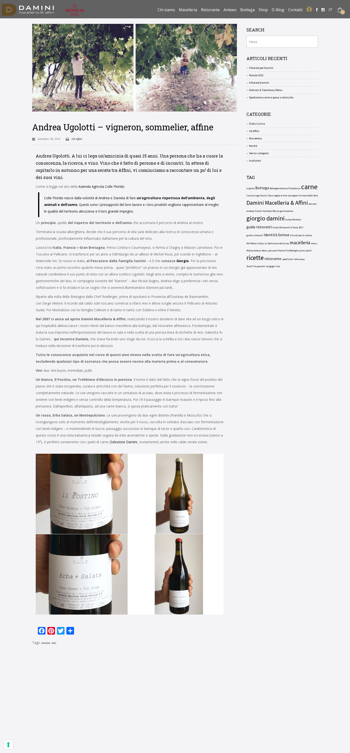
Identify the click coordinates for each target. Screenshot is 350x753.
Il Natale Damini (259, 82)
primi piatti (305, 250)
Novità (253, 146)
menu (314, 243)
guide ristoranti (254, 235)
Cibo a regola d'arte (277, 195)
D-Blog (278, 9)
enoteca (45, 643)
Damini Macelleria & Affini (277, 202)
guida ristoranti (259, 226)
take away (299, 259)
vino (53, 643)
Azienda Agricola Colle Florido (101, 186)
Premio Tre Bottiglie (288, 250)
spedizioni (287, 259)
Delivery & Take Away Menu (265, 90)
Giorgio (182, 261)
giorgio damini (265, 218)
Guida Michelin (293, 219)
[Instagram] (323, 9)
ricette (255, 257)
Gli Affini (77, 139)
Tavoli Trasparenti (255, 266)
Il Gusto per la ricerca (301, 235)
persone (272, 250)
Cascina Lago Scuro (256, 195)
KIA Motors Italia (255, 243)
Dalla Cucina (257, 123)
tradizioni (255, 160)
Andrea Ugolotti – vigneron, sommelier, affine (122, 127)
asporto (250, 188)
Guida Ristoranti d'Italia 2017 (288, 227)
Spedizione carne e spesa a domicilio (271, 97)
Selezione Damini (123, 442)
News (265, 250)
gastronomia (286, 211)
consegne (293, 195)
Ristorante (210, 9)
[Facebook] (317, 9)
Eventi (258, 211)
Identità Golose (276, 234)
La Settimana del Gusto (277, 243)
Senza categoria (259, 153)
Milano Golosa (253, 250)
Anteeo (230, 9)
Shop (263, 9)
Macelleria (188, 9)
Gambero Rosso (271, 211)
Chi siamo (166, 9)
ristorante (272, 258)
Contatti (295, 9)
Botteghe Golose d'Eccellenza (285, 188)
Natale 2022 (256, 75)
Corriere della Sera (308, 195)
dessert (313, 203)
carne (309, 186)
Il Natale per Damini (261, 68)
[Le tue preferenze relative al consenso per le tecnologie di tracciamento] (8, 744)
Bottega (247, 9)
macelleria (300, 242)
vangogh (270, 266)
